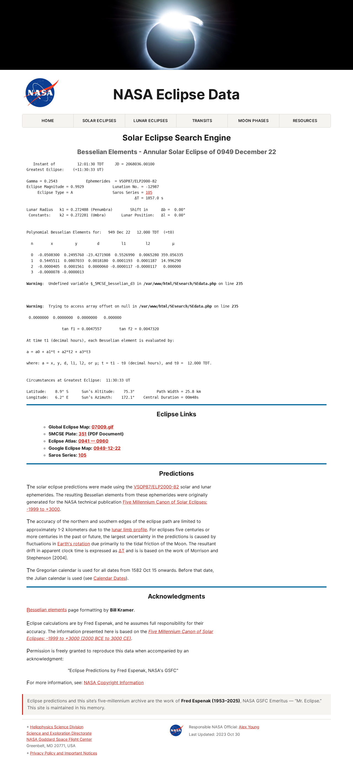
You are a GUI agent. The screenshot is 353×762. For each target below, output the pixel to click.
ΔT (121, 550)
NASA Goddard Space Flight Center (59, 739)
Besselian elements (46, 609)
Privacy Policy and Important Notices (63, 753)
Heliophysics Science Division (56, 726)
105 (149, 192)
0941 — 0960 (93, 441)
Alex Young (249, 726)
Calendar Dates (109, 578)
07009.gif (102, 427)
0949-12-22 (107, 448)
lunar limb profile (129, 529)
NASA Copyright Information (114, 682)
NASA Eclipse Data (176, 94)
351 (83, 433)
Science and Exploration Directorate (59, 733)
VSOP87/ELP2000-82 (156, 487)
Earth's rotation (73, 543)
